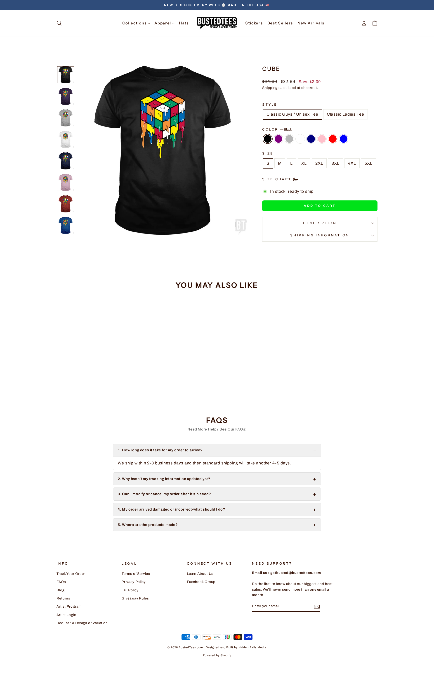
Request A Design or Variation (82, 623)
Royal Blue (343, 138)
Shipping (270, 88)
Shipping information (319, 235)
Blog (61, 590)
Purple (278, 138)
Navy (311, 138)
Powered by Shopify (217, 655)
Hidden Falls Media (252, 647)
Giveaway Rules (135, 598)
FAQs (61, 582)
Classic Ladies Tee (345, 114)
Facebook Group (201, 582)
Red (332, 138)
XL (304, 163)
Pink (321, 138)
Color (277, 129)
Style (270, 104)
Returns (63, 598)
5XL (369, 163)
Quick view (95, 371)
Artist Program (69, 606)
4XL (352, 163)
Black (267, 138)
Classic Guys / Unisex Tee (292, 114)
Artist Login (66, 615)
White (300, 138)
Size (268, 153)
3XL (336, 163)
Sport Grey (289, 138)
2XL (319, 163)
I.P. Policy (130, 590)
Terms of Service (136, 573)
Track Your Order (71, 573)
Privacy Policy (134, 582)
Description (320, 223)
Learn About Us (200, 573)
